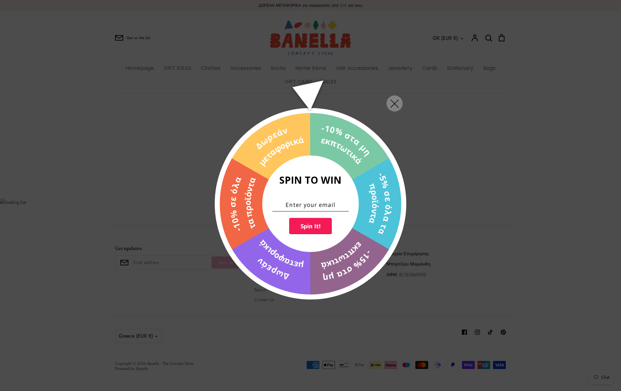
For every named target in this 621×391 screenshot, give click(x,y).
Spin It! (310, 226)
